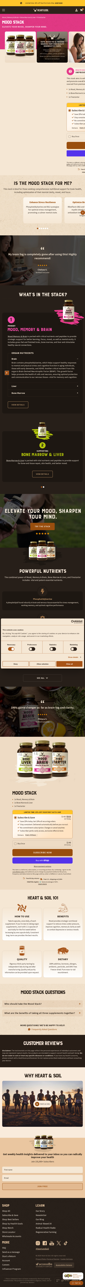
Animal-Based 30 (44, 1223)
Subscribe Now (42, 852)
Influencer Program (11, 1269)
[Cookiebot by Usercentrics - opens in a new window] (72, 622)
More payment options (42, 866)
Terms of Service (53, 1259)
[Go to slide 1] (37, 228)
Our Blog (40, 1219)
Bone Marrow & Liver (15, 460)
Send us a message (11, 1252)
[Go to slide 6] (47, 228)
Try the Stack (42, 526)
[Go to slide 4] (43, 228)
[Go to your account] (76, 10)
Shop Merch (7, 1228)
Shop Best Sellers (10, 1219)
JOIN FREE (42, 1186)
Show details (73, 657)
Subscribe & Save (10, 1215)
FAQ (4, 1248)
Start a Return (9, 1256)
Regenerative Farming (46, 1232)
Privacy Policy (41, 1259)
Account (6, 1260)
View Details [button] (18, 404)
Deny (16, 664)
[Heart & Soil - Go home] (41, 10)
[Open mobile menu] (3, 10)
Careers (5, 1264)
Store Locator (8, 1232)
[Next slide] (83, 212)
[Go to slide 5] (45, 228)
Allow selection (42, 664)
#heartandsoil (42, 1248)
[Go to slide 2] (39, 228)
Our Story (40, 1211)
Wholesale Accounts (11, 1236)
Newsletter (41, 1215)
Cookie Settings (66, 1259)
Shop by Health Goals (12, 1223)
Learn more (42, 884)
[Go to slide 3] (41, 228)
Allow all (69, 664)
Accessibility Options (64, 1265)
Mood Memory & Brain (17, 336)
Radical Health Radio (46, 1228)
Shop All (6, 1211)
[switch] (32, 649)
